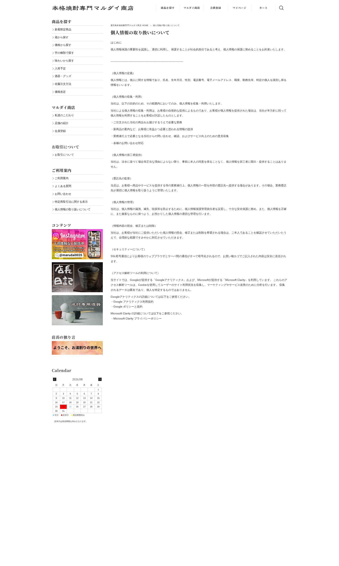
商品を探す (168, 8)
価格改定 (60, 91)
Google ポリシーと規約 (127, 306)
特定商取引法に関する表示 (71, 201)
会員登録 (215, 8)
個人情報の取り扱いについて (72, 209)
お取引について (65, 146)
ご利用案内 (61, 178)
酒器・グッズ (63, 76)
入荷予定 (60, 68)
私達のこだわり (64, 115)
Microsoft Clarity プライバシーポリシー (137, 318)
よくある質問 (63, 186)
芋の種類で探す (64, 52)
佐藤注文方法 (63, 83)
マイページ (239, 8)
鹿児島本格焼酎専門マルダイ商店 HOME (130, 25)
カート (263, 8)
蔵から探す (61, 37)
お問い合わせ (63, 193)
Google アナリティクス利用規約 (133, 301)
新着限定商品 (63, 29)
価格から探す (63, 44)
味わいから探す (64, 60)
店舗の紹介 (61, 123)
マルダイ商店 (192, 8)
